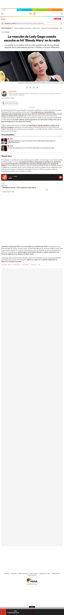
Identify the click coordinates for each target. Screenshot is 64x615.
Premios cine (33, 264)
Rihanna (10, 264)
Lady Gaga (3, 264)
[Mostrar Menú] (2, 14)
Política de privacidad (23, 573)
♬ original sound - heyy (8, 192)
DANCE (34, 9)
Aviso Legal (6, 573)
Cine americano (25, 264)
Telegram (37, 87)
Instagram (22, 554)
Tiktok (26, 554)
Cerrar (61, 23)
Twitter (30, 87)
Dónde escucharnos (32, 575)
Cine (39, 264)
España (3, 19)
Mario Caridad (12, 91)
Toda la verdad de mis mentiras (22, 28)
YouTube (29, 554)
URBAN (50, 9)
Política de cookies (34, 573)
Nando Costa (36, 28)
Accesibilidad (14, 573)
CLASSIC (20, 9)
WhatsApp (33, 87)
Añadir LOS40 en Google (11, 103)
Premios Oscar (16, 264)
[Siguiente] (61, 28)
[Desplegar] (32, 606)
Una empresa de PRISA (32, 580)
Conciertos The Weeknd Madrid (50, 28)
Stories (41, 554)
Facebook (26, 87)
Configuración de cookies (44, 573)
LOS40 (3, 9)
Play (32, 612)
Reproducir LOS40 (60, 177)
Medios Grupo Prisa (32, 584)
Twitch (38, 554)
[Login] (61, 13)
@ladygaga (4, 186)
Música (7, 32)
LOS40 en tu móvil (56, 573)
